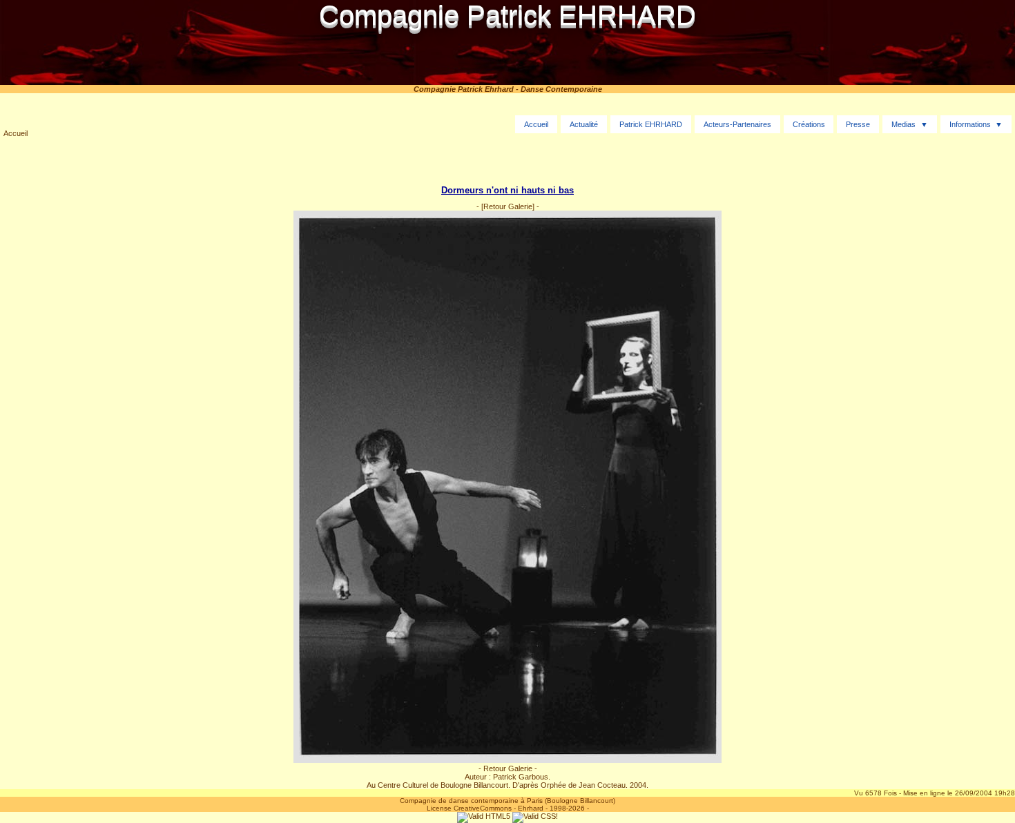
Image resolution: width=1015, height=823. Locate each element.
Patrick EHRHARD (650, 124)
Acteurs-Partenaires (737, 124)
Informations (970, 124)
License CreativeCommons (469, 808)
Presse (858, 124)
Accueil (15, 133)
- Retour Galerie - (507, 768)
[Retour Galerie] (507, 206)
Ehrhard (530, 808)
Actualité (584, 124)
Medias (903, 124)
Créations (809, 124)
